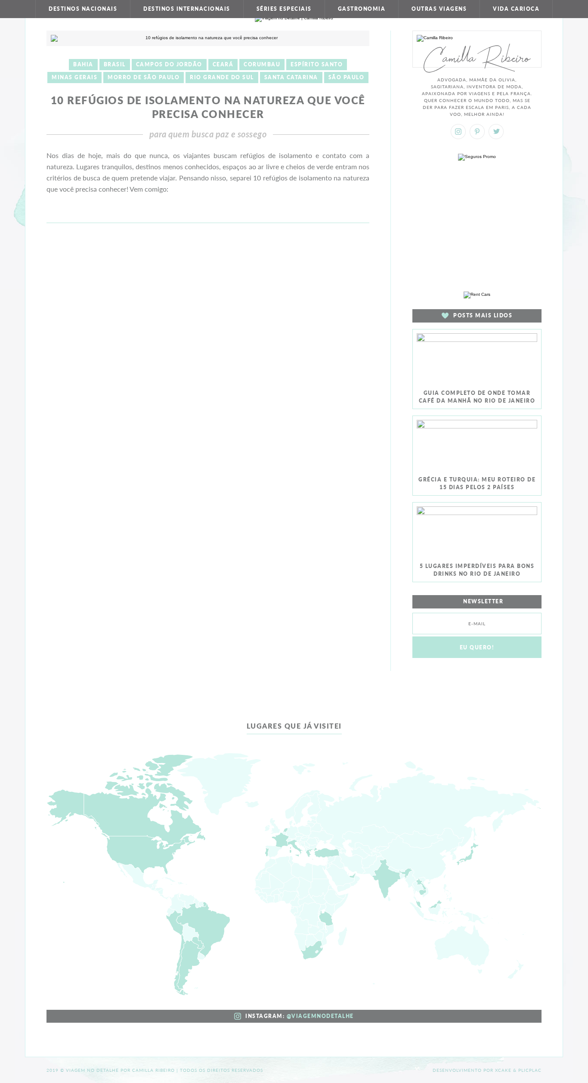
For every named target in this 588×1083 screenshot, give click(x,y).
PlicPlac (530, 1070)
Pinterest (477, 131)
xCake (503, 1070)
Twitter (496, 131)
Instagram (458, 131)
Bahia (83, 64)
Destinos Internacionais (186, 9)
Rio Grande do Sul (222, 77)
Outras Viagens (439, 9)
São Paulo (346, 77)
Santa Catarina (291, 77)
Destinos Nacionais (83, 9)
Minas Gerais (74, 77)
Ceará (223, 64)
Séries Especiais (284, 9)
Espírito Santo (317, 64)
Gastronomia (362, 9)
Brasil (115, 64)
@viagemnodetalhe (320, 1016)
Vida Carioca (516, 9)
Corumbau (262, 64)
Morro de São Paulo (143, 77)
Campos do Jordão (169, 64)
